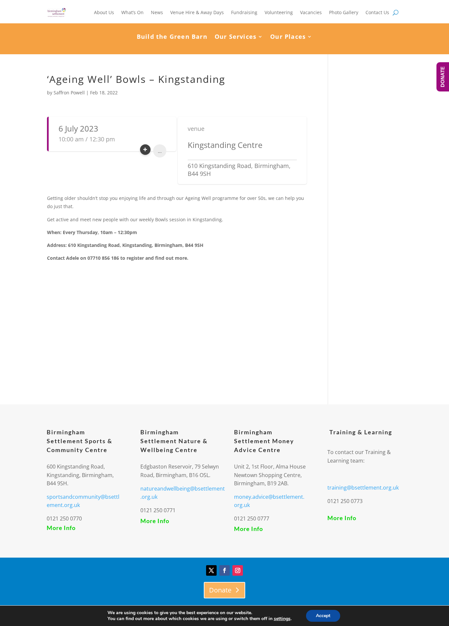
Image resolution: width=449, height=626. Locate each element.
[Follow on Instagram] (237, 570)
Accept (323, 616)
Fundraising (244, 12)
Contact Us (377, 12)
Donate (220, 590)
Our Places (288, 37)
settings (282, 619)
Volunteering (279, 12)
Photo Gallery (343, 12)
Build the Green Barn (172, 37)
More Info (61, 527)
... (160, 151)
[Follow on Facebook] (224, 570)
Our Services (235, 37)
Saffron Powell (69, 92)
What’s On (132, 12)
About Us (104, 12)
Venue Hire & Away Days (197, 12)
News (157, 12)
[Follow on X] (211, 570)
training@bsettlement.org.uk (363, 487)
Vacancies (311, 12)
